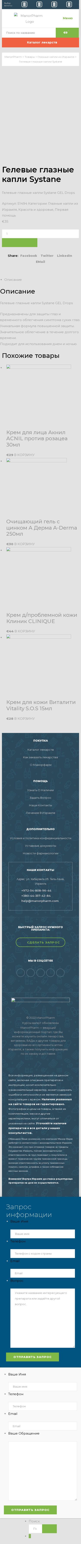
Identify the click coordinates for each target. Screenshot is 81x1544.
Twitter (47, 256)
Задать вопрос (40, 797)
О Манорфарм (40, 764)
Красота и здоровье (35, 209)
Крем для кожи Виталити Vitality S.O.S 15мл (41, 705)
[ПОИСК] (49, 1528)
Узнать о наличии (40, 790)
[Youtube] (50, 973)
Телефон (17, 1241)
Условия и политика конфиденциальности (40, 838)
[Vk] (30, 973)
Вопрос (17, 1281)
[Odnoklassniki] (40, 973)
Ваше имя (19, 1221)
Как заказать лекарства (40, 757)
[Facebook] (20, 973)
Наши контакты (40, 805)
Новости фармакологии (40, 853)
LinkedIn (64, 256)
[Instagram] (60, 973)
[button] (40, 942)
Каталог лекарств (40, 749)
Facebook (28, 256)
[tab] (42, 280)
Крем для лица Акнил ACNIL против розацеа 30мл (37, 438)
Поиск (34, 1521)
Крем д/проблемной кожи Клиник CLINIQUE (41, 618)
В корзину (19, 242)
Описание (13, 280)
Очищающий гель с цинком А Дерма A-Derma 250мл (41, 527)
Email (14, 1261)
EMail (40, 262)
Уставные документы (40, 845)
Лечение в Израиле (40, 813)
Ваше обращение (24, 1433)
